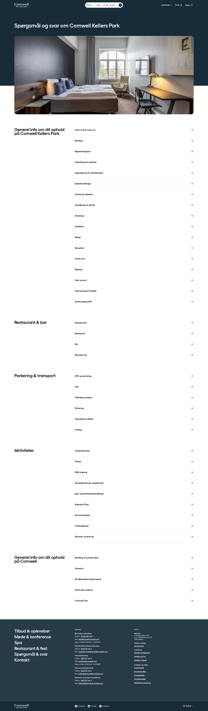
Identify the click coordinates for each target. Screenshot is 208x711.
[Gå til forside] (21, 5)
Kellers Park (90, 5)
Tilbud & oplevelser (32, 631)
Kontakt (21, 660)
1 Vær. (98, 5)
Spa (18, 643)
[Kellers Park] (21, 706)
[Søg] (120, 5)
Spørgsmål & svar (31, 654)
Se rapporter (139, 646)
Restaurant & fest (30, 648)
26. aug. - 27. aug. (109, 5)
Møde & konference (32, 637)
